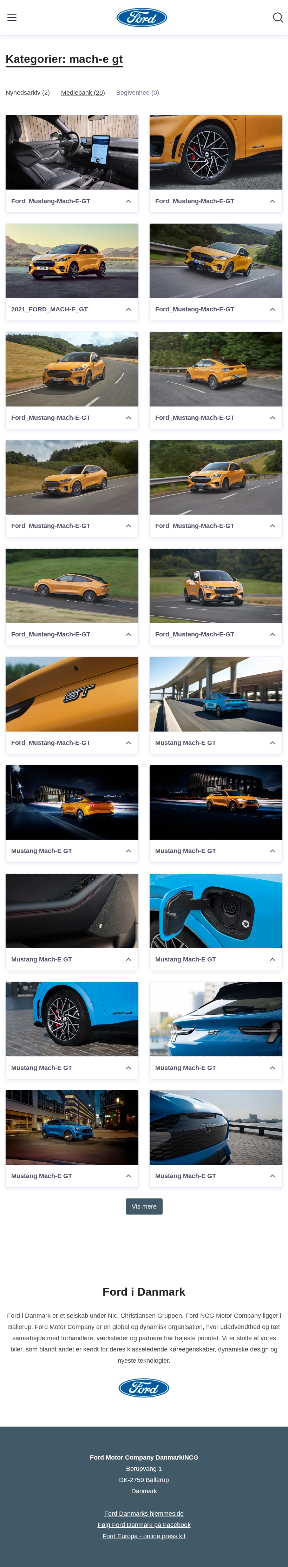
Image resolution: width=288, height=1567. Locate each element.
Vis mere (144, 1206)
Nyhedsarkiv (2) (28, 92)
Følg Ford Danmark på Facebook (144, 1524)
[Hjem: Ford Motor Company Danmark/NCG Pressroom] (142, 17)
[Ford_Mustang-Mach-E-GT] (72, 152)
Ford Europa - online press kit (144, 1536)
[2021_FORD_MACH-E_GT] (72, 261)
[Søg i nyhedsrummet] (278, 17)
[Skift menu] (12, 18)
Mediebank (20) (83, 92)
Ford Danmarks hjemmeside (144, 1513)
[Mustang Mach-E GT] (216, 694)
